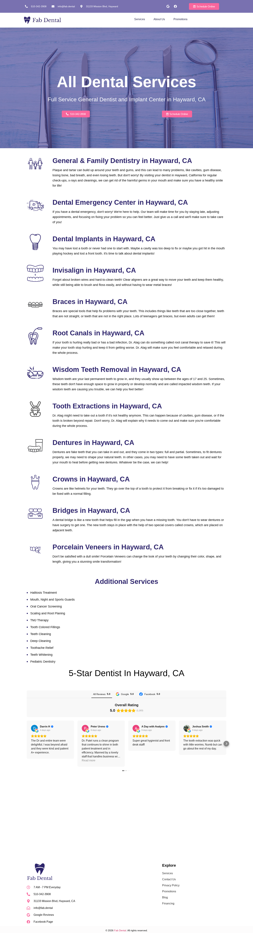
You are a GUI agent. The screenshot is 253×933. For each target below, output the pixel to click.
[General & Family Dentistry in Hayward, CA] (35, 163)
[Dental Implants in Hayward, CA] (35, 242)
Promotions (180, 19)
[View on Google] (34, 728)
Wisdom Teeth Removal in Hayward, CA (116, 369)
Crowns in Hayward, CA (91, 479)
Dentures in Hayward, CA (93, 442)
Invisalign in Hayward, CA (94, 270)
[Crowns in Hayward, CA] (35, 482)
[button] (26, 743)
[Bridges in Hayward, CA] (35, 513)
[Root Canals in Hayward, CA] (35, 336)
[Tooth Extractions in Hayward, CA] (35, 409)
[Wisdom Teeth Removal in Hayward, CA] (35, 372)
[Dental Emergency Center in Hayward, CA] (35, 205)
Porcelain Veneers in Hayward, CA (108, 547)
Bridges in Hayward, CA (91, 510)
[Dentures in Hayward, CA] (35, 445)
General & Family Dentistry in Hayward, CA (122, 160)
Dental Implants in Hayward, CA (103, 239)
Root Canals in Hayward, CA (98, 333)
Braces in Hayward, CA (90, 301)
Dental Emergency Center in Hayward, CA (120, 202)
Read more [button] (88, 760)
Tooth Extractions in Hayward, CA (107, 406)
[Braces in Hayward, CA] (35, 304)
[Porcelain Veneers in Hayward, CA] (35, 550)
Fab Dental (120, 930)
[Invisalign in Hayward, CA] (35, 273)
